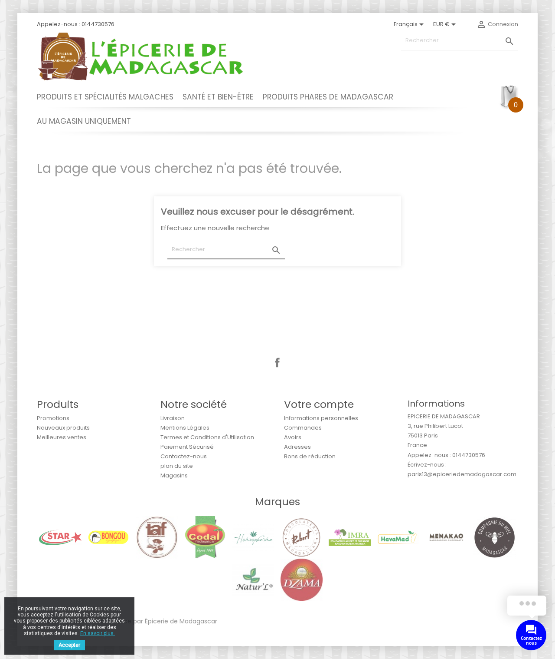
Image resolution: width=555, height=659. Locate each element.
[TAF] (157, 537)
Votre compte (319, 404)
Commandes (303, 428)
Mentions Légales (184, 428)
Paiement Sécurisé (187, 447)
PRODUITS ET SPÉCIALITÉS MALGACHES (105, 97)
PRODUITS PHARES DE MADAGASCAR (328, 97)
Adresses (297, 447)
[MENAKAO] (446, 537)
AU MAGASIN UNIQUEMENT (84, 121)
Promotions (53, 418)
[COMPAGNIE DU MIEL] (494, 537)
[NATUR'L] (253, 579)
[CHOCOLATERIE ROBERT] (302, 537)
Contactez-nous (183, 456)
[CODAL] (205, 537)
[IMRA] (350, 537)
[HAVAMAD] (398, 537)
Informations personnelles (321, 418)
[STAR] (60, 537)
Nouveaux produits (63, 428)
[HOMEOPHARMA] (253, 537)
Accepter (69, 645)
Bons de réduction (310, 456)
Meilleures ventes (61, 437)
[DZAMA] (302, 579)
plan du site (176, 466)
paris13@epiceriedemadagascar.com (462, 474)
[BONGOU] (109, 537)
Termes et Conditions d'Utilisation (207, 437)
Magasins (174, 475)
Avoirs (292, 437)
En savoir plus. (97, 633)
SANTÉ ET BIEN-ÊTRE (218, 97)
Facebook (277, 362)
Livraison (172, 418)
